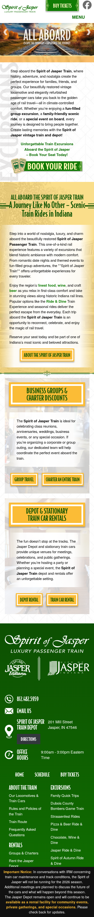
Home (19, 774)
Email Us (24, 711)
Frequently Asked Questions (22, 832)
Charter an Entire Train (63, 479)
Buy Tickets (62, 5)
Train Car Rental (62, 600)
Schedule (42, 774)
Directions (28, 739)
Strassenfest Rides (65, 816)
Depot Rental (29, 600)
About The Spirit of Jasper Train (47, 355)
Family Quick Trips (65, 795)
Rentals (15, 845)
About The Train (23, 787)
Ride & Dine (56, 301)
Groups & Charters (23, 852)
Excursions (61, 787)
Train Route (18, 821)
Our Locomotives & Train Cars (24, 798)
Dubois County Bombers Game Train (67, 806)
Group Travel (24, 479)
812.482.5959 (28, 699)
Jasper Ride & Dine (66, 850)
